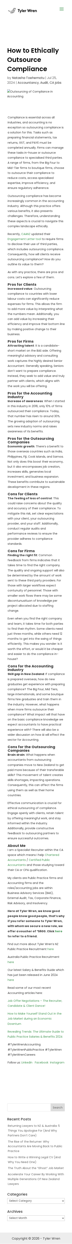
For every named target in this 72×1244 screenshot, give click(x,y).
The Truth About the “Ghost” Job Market (36, 1168)
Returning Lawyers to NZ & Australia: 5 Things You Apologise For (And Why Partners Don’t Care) (34, 1130)
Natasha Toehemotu (28, 78)
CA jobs (55, 82)
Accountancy (28, 82)
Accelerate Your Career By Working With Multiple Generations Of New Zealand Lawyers (36, 1179)
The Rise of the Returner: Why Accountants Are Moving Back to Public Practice (35, 1146)
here (58, 931)
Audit (44, 82)
